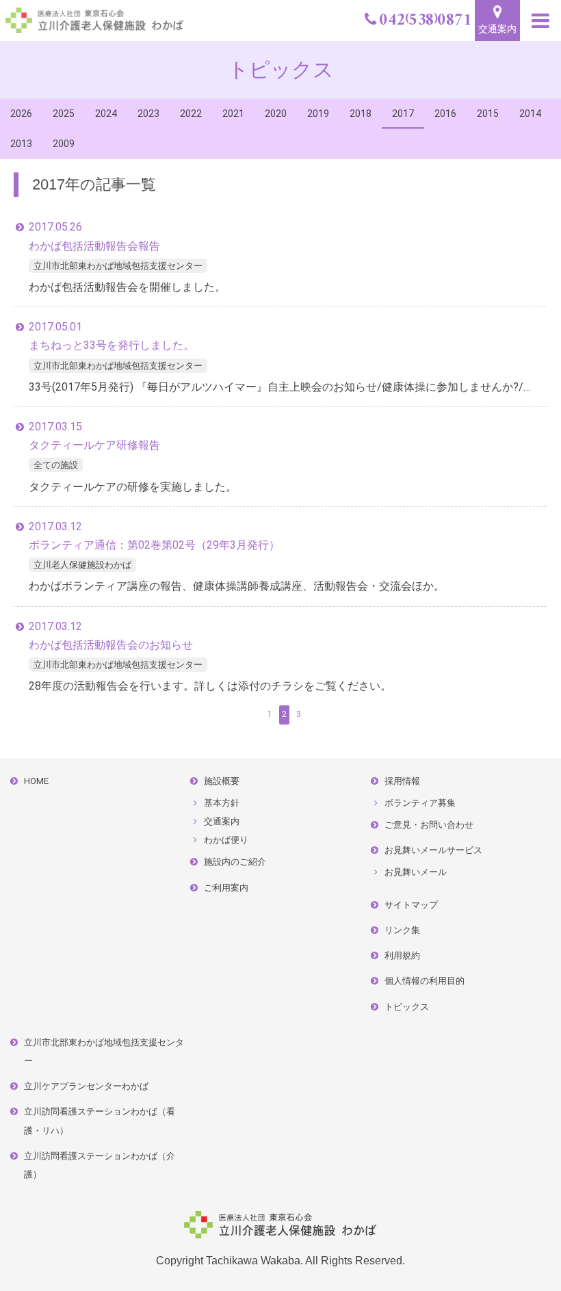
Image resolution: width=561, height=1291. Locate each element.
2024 (106, 113)
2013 (21, 143)
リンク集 (402, 930)
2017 (403, 113)
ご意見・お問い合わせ (428, 825)
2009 (64, 143)
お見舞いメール (415, 872)
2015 (488, 113)
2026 (21, 113)
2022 (191, 113)
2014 (530, 113)
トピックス (406, 1007)
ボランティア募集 (420, 803)
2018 (360, 113)
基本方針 (221, 803)
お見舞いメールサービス (433, 850)
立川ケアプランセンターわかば (86, 1086)
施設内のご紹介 (235, 862)
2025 (64, 113)
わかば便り (226, 840)
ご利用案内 (226, 888)
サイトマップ (411, 905)
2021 (233, 113)
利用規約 (402, 955)
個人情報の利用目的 (424, 981)
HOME (36, 781)
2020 (276, 113)
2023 (148, 113)
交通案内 (497, 28)
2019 (318, 113)
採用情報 (402, 781)
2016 (445, 113)
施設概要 (221, 781)
